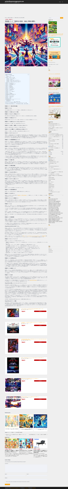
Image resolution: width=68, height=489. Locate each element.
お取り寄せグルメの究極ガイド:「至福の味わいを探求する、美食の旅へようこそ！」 (12, 451)
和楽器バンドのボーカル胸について (10, 88)
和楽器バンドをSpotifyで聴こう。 (10, 87)
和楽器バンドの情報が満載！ (9, 86)
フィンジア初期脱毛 (52, 214)
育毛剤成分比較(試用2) (51, 186)
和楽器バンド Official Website (22, 195)
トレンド (51, 209)
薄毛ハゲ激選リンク (51, 190)
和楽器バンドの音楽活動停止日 (10, 89)
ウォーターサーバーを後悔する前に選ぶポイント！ (55, 136)
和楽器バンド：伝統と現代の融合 (10, 75)
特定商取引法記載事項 (51, 177)
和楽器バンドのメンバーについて (10, 95)
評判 (53, 222)
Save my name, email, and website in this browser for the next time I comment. (18, 481)
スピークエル (55, 207)
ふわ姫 (54, 204)
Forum (49, 142)
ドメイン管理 (51, 210)
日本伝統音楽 (17, 432)
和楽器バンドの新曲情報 (9, 93)
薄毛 (50, 222)
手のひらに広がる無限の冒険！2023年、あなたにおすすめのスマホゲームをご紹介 (16, 102)
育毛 (58, 220)
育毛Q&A (50, 180)
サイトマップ (50, 170)
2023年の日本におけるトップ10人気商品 (25, 450)
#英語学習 (58, 201)
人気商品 (7, 19)
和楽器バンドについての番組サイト (10, 91)
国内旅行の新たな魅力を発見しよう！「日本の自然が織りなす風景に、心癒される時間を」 (17, 103)
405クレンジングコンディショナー (54, 202)
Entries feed (50, 249)
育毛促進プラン (50, 183)
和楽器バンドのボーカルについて (10, 82)
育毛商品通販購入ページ (52, 160)
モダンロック (9, 432)
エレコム (50, 207)
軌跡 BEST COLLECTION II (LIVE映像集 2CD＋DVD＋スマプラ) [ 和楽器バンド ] (29, 378)
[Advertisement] (34, 9)
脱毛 (54, 221)
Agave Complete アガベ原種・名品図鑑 (54, 143)
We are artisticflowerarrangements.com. (54, 166)
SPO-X (50, 204)
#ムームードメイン (52, 201)
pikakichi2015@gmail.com (9, 452)
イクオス (58, 204)
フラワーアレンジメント (53, 215)
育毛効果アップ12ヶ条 (51, 187)
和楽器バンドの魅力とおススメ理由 (10, 77)
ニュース (56, 210)
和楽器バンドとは (9, 76)
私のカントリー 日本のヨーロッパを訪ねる (54, 139)
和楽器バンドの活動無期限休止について (11, 83)
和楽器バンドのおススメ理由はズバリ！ (11, 78)
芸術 (60, 221)
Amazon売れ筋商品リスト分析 (52, 163)
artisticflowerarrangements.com (14, 1)
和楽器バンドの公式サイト (9, 90)
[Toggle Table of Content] (28, 74)
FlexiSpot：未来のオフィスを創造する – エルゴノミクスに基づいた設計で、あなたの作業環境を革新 (40, 451)
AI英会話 (50, 203)
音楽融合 (21, 432)
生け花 (53, 220)
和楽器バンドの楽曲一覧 (9, 85)
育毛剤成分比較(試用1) (51, 184)
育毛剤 (50, 221)
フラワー (58, 214)
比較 (50, 220)
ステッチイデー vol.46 (51, 126)
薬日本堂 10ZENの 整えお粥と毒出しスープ (54, 123)
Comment (6, 463)
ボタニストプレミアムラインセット (54, 216)
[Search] (62, 1)
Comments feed (51, 250)
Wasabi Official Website (33, 280)
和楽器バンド (10, 19)
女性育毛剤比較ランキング (52, 146)
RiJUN (59, 203)
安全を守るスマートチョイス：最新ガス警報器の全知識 (13, 101)
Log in (49, 247)
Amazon (55, 203)
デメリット (56, 208)
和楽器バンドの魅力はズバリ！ (10, 79)
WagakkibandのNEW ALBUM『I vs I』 (11, 94)
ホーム (60, 1)
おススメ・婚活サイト (51, 167)
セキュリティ (51, 208)
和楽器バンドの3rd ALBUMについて (10, 84)
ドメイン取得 (56, 209)
